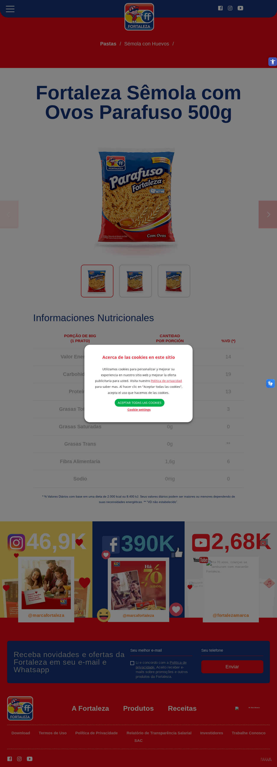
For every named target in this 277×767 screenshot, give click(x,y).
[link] (272, 61)
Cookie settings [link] (139, 410)
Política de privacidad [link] (166, 381)
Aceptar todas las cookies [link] (139, 403)
